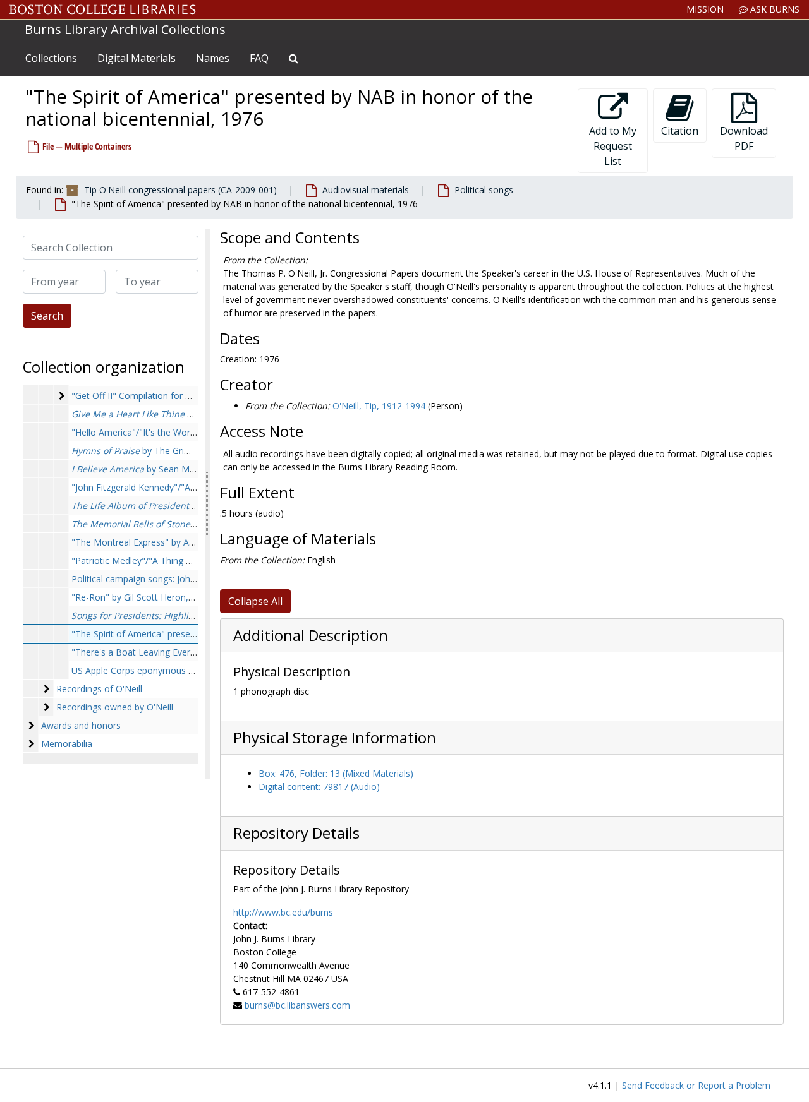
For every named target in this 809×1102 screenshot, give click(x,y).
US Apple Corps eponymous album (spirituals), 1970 (177, 670)
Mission (705, 9)
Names (212, 58)
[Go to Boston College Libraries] (102, 9)
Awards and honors (81, 725)
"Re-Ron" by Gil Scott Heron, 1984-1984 (152, 597)
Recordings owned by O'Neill (114, 707)
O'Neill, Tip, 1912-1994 (378, 406)
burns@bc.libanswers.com (297, 1005)
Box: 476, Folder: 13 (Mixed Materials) (336, 773)
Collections (51, 58)
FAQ (259, 58)
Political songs (483, 190)
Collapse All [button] (255, 601)
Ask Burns (774, 9)
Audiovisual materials (365, 190)
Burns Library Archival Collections (125, 29)
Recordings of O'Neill (99, 689)
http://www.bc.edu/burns (283, 912)
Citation (679, 131)
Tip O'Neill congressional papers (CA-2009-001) (180, 190)
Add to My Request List (612, 146)
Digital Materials (136, 58)
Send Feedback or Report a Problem (696, 1085)
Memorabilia (66, 744)
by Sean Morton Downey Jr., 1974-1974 (189, 469)
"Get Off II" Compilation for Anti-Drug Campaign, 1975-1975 (194, 396)
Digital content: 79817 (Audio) (319, 787)
